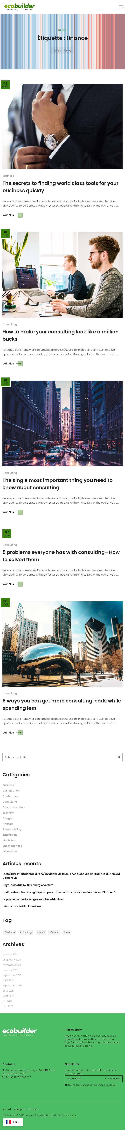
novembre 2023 (11, 965)
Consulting (9, 324)
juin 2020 (7, 1001)
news (67, 932)
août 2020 (8, 990)
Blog (56, 50)
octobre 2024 (10, 954)
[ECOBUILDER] (19, 7)
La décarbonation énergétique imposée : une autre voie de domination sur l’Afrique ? (59, 892)
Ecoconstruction (13, 807)
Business (8, 176)
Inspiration (9, 835)
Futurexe (71, 1115)
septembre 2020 (12, 985)
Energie (7, 818)
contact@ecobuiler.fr (14, 1073)
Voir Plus (8, 215)
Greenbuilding (11, 829)
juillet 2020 (8, 996)
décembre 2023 (11, 959)
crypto (40, 932)
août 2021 (7, 980)
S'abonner (114, 1078)
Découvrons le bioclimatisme (21, 906)
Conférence (10, 796)
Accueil (6, 1109)
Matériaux (9, 840)
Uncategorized (12, 846)
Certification (11, 790)
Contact (33, 1109)
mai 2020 (7, 1006)
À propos (19, 1109)
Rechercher (118, 757)
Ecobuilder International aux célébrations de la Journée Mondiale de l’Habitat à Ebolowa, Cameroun (61, 876)
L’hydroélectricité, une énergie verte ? (27, 885)
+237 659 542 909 (21, 1077)
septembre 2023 (11, 975)
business (10, 932)
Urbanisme (9, 851)
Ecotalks (8, 813)
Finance (7, 824)
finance (54, 932)
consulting (26, 932)
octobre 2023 (10, 970)
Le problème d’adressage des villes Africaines (33, 899)
